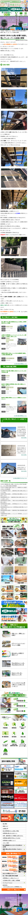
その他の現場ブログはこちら (20, 478)
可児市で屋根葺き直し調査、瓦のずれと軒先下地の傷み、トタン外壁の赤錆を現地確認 (21, 432)
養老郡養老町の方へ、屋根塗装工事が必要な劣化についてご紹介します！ (14, 498)
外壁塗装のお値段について (9, 840)
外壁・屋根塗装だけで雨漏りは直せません (13, 835)
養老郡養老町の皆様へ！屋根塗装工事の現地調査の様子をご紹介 (14, 511)
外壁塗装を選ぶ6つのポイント (10, 833)
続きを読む (24, 437)
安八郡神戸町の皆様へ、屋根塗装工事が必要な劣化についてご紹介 (14, 491)
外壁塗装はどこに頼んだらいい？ (11, 878)
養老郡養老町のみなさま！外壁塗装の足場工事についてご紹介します (14, 508)
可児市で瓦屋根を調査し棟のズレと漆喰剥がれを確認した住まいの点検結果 (14, 488)
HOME (2, 30)
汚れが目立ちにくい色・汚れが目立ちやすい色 (18, 664)
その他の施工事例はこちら (20, 363)
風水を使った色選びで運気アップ (18, 654)
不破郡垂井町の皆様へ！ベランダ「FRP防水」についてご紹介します (14, 514)
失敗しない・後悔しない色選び (18, 634)
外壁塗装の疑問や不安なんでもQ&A (11, 838)
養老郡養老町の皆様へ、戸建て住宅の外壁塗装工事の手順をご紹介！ (14, 501)
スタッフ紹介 (6, 842)
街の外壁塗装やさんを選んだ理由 (11, 831)
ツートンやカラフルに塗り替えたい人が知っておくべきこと (18, 684)
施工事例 (5, 823)
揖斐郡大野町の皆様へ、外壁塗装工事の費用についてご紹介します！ (14, 494)
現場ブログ (8, 30)
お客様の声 (5, 828)
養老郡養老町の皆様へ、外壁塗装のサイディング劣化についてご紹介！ (14, 504)
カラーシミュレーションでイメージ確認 (18, 644)
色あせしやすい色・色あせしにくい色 (17, 673)
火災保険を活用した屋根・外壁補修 (11, 880)
